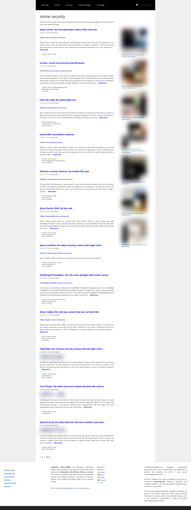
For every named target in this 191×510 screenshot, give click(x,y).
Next (48, 457)
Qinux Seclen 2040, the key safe (56, 208)
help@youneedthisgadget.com (65, 488)
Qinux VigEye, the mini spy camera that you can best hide (69, 312)
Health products (10, 483)
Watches (7, 486)
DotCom (44, 301)
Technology (100, 5)
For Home (69, 5)
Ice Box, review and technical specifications (62, 63)
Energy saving (46, 299)
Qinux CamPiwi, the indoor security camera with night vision (71, 245)
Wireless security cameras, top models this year (64, 171)
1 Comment (45, 91)
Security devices (54, 89)
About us (7, 480)
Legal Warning (9, 473)
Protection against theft (48, 160)
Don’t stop (45, 5)
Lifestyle (59, 262)
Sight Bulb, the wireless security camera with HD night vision (71, 349)
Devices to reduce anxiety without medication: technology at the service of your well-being (133, 150)
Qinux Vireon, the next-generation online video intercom (68, 29)
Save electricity (46, 124)
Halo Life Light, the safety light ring (58, 100)
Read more (44, 50)
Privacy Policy (9, 470)
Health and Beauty (85, 5)
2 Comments (45, 340)
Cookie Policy (9, 477)
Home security (52, 54)
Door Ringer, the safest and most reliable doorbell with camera (72, 386)
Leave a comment (47, 125)
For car (57, 5)
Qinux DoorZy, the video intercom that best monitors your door (72, 422)
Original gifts (45, 89)
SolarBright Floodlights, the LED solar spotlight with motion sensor (74, 275)
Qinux (43, 234)
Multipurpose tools (62, 87)
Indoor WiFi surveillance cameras (57, 134)
